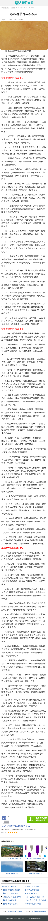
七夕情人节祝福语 (32, 886)
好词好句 (21, 8)
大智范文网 (20, 918)
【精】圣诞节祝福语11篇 (34, 897)
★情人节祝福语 (31, 893)
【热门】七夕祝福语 (10, 893)
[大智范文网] (24, 3)
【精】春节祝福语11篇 (11, 890)
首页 (13, 8)
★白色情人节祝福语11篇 (12, 897)
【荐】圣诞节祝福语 (10, 904)
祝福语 (31, 8)
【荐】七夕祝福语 (9, 900)
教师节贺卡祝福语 (9, 886)
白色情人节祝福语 (32, 890)
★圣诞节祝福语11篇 (33, 904)
